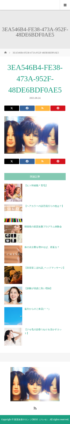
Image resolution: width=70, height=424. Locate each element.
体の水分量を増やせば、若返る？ (41, 247)
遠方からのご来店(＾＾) (36, 309)
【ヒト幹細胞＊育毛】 (36, 185)
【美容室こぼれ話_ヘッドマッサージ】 (44, 267)
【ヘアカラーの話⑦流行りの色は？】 (44, 206)
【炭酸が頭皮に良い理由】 (38, 288)
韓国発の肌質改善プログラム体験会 (43, 226)
